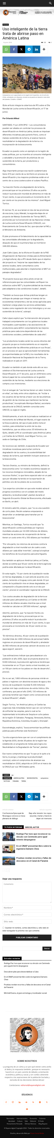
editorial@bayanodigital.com (33, 1085)
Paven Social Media (37, 1133)
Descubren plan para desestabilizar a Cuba (21, 972)
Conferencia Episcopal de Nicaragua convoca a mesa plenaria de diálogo (14, 816)
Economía (33, 1118)
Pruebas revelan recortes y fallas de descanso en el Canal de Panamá (27, 986)
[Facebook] (14, 49)
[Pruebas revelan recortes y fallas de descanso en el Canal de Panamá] (9, 861)
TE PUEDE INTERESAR (13, 827)
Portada (5, 24)
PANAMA (16, 781)
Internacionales (22, 1118)
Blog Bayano (43, 1124)
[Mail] (26, 1102)
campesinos (44, 778)
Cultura (5, 852)
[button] (4, 3)
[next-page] (8, 870)
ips (12, 775)
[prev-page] (4, 870)
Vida (26, 1121)
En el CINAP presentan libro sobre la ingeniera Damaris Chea (25, 978)
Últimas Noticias (30, 1124)
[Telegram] (29, 49)
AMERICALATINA (19, 778)
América (5, 840)
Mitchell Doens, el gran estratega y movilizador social (25, 993)
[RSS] (33, 1102)
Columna (42, 1118)
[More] (44, 49)
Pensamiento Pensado (14, 1124)
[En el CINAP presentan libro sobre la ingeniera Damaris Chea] (9, 849)
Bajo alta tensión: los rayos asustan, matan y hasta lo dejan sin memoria (40, 816)
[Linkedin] (36, 49)
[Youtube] (27, 1109)
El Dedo (41, 1121)
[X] (21, 49)
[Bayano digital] (27, 12)
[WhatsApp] (6, 49)
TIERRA (23, 781)
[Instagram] (12, 1102)
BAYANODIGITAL (32, 778)
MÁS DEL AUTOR (32, 827)
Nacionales (6, 864)
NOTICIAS (7, 781)
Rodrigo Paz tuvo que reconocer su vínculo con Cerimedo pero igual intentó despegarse (33, 837)
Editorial (33, 1121)
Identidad (11, 1121)
